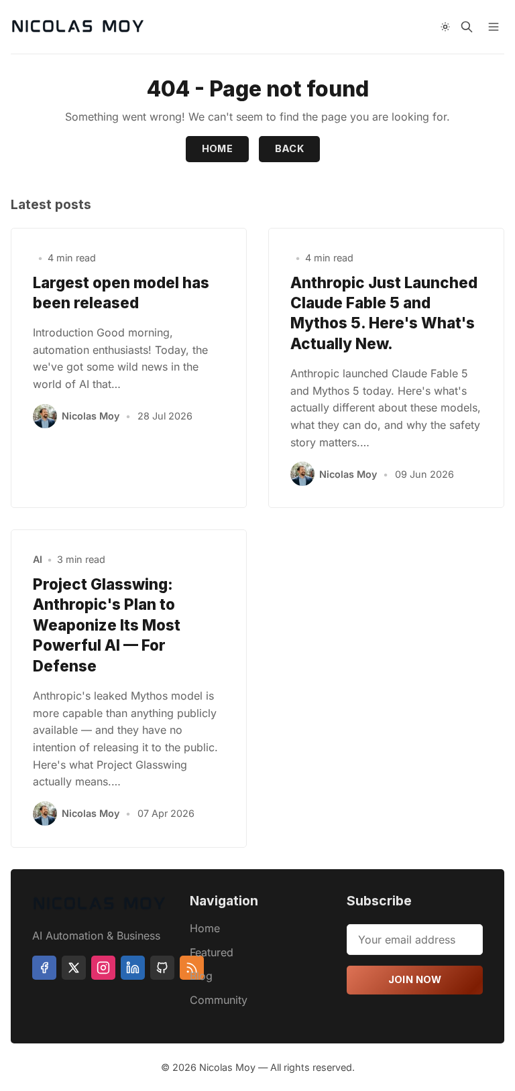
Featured (211, 952)
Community (218, 1000)
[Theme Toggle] (445, 27)
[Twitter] (74, 968)
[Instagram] (103, 968)
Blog (201, 975)
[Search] (466, 27)
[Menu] (493, 27)
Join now (415, 979)
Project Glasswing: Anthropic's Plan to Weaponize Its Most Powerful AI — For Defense (106, 625)
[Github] (162, 968)
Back (289, 148)
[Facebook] (44, 968)
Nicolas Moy (90, 416)
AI (37, 559)
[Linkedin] (133, 968)
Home (217, 148)
